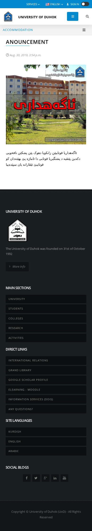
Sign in (74, 4)
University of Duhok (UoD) (47, 511)
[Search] (87, 16)
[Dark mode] (85, 4)
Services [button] (32, 4)
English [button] (55, 4)
